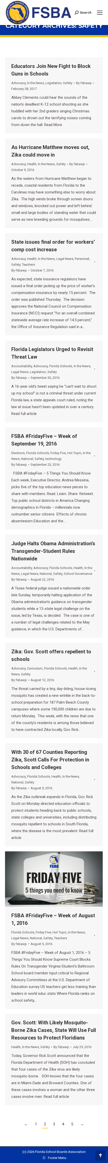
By (84, 83)
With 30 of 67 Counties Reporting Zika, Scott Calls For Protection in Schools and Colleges (50, 759)
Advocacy (18, 83)
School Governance (78, 574)
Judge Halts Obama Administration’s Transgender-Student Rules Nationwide (53, 551)
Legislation (53, 83)
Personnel (82, 259)
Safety (67, 83)
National (27, 459)
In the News (35, 83)
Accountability (21, 366)
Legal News (64, 259)
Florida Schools (60, 366)
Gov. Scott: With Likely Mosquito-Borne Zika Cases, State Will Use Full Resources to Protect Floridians (53, 1030)
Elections (18, 453)
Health (31, 164)
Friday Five (58, 453)
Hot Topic (74, 453)
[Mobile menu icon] (99, 12)
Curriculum (34, 668)
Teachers (28, 264)
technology (53, 459)
